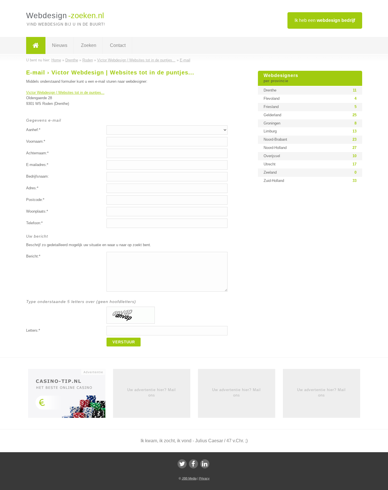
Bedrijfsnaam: (37, 176)
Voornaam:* (35, 141)
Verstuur (123, 342)
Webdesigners (281, 78)
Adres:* (32, 188)
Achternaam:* (37, 153)
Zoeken (88, 45)
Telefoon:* (34, 223)
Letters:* (33, 330)
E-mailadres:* (37, 165)
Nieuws (59, 45)
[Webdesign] (35, 45)
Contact (118, 45)
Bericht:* (33, 256)
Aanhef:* (33, 130)
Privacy (204, 478)
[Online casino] (70, 395)
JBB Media (189, 478)
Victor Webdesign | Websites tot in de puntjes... (65, 92)
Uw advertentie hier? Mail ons (151, 392)
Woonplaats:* (37, 211)
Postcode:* (35, 200)
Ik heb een (325, 20)
